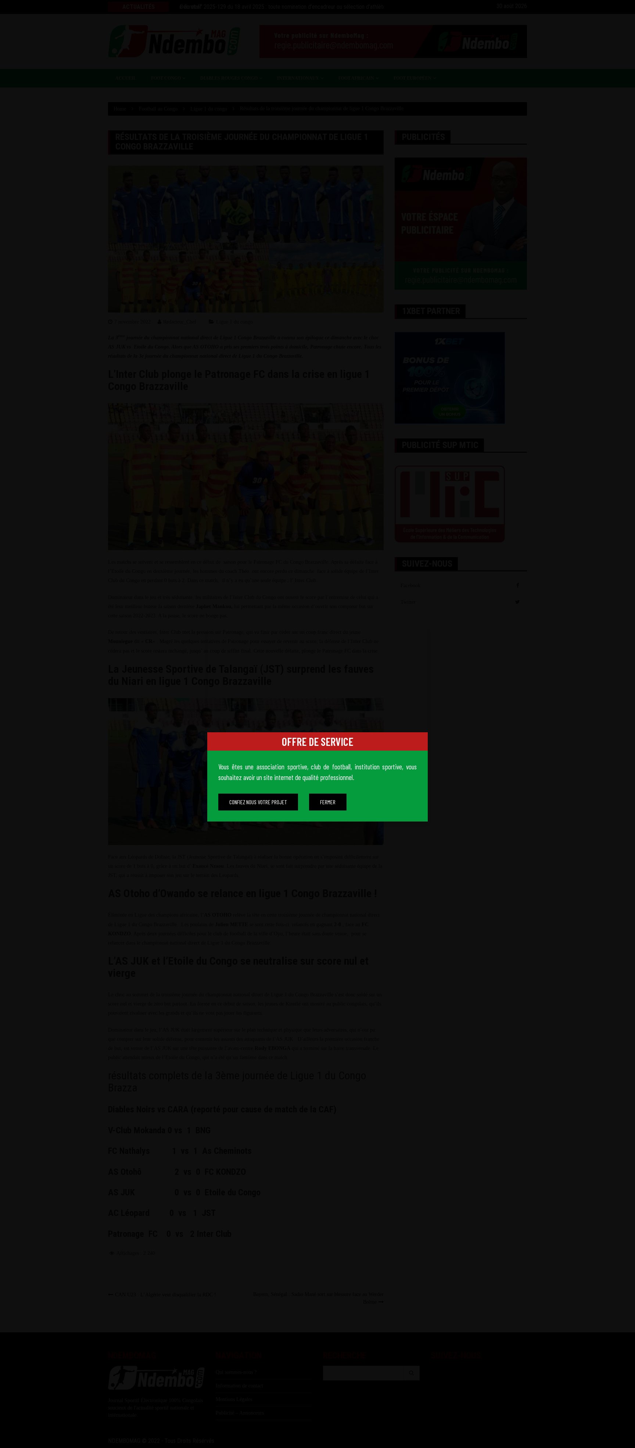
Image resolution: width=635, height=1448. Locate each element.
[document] (317, 724)
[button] (258, 802)
